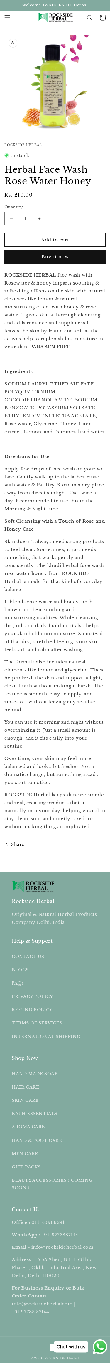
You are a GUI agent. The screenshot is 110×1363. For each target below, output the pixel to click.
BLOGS (20, 970)
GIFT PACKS (26, 1167)
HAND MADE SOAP (34, 1073)
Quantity (13, 207)
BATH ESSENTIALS (34, 1113)
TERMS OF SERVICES (37, 1023)
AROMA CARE (28, 1127)
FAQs (17, 983)
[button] (7, 17)
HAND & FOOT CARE (37, 1140)
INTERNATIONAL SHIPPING (46, 1036)
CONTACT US (28, 956)
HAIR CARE (25, 1087)
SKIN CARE (25, 1100)
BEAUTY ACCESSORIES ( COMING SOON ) (52, 1184)
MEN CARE (25, 1153)
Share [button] (17, 844)
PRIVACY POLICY (32, 996)
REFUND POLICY (32, 1009)
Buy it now (55, 256)
